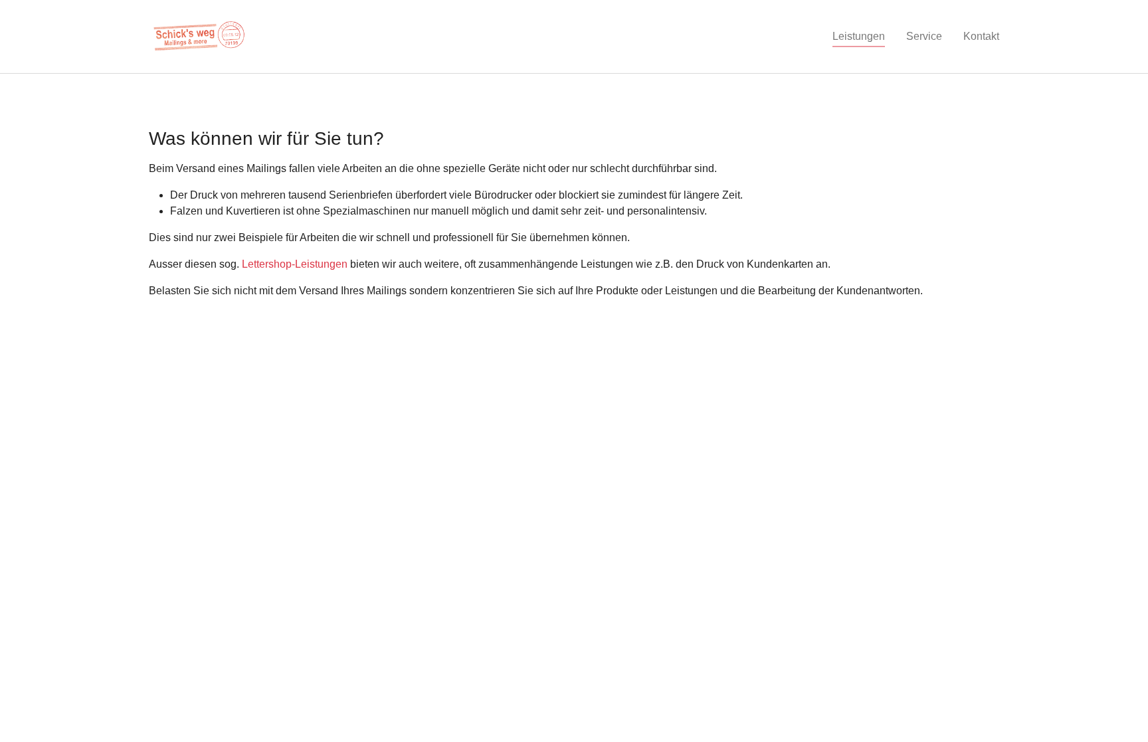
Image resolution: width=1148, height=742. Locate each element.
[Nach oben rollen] (1119, 713)
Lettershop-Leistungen (294, 264)
